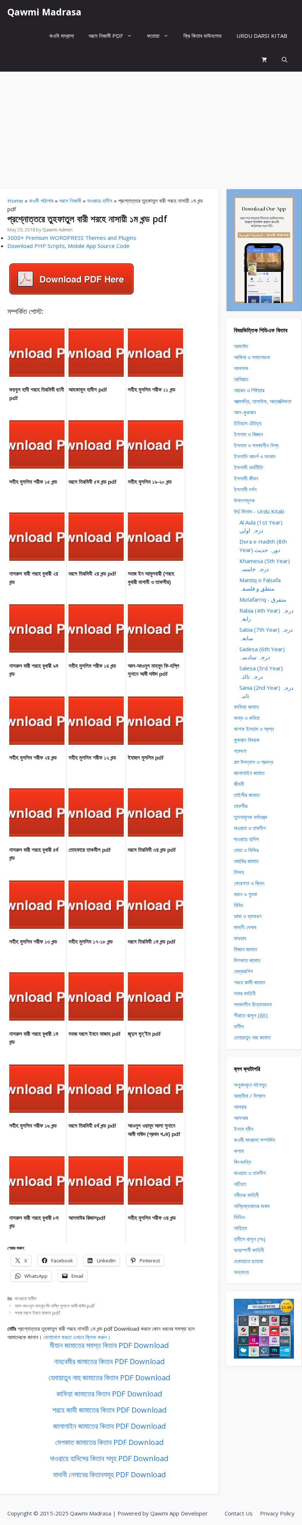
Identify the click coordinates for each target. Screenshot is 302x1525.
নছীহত (240, 1183)
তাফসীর (240, 806)
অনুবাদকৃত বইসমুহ (250, 1084)
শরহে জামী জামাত (249, 982)
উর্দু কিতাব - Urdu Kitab (259, 511)
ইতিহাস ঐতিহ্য (247, 423)
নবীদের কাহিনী (246, 1194)
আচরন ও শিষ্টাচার (249, 390)
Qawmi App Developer (179, 1513)
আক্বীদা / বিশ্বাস (250, 1095)
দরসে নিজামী (70, 200)
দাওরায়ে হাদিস (246, 839)
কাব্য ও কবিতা (247, 717)
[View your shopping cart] (264, 60)
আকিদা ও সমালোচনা (252, 357)
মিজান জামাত (245, 949)
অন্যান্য (241, 1272)
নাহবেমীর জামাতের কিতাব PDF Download (109, 1361)
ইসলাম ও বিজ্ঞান (248, 434)
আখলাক (241, 368)
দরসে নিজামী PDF (106, 35)
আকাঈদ (241, 346)
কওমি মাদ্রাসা (61, 35)
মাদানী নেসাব (245, 927)
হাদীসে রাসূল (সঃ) (250, 1239)
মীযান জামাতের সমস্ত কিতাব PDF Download (109, 1345)
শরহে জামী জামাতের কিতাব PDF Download (109, 1410)
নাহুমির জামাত (246, 861)
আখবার (240, 1106)
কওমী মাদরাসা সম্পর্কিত (254, 1139)
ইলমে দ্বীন (243, 1128)
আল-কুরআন (245, 412)
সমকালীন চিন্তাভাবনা (253, 1004)
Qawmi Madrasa (44, 12)
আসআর (241, 1117)
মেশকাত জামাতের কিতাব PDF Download (109, 1442)
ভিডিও (239, 1217)
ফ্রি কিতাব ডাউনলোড (202, 35)
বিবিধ (238, 905)
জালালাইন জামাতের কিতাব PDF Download (109, 1426)
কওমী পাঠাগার (41, 200)
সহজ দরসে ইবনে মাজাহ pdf (37, 1312)
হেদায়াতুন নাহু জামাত (252, 1037)
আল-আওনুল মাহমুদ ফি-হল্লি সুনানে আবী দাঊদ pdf (55, 1305)
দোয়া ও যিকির (246, 850)
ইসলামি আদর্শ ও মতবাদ (254, 456)
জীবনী (239, 783)
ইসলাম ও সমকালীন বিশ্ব (256, 445)
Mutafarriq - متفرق (262, 599)
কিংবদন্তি (242, 1161)
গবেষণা (240, 750)
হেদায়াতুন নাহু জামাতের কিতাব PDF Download (109, 1377)
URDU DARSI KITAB (261, 35)
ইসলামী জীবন (246, 478)
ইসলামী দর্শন (245, 489)
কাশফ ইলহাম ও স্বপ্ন (254, 728)
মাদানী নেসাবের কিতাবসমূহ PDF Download (109, 1474)
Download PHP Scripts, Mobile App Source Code (68, 245)
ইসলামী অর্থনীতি (248, 467)
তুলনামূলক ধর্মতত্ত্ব (250, 817)
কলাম (239, 1150)
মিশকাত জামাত (247, 960)
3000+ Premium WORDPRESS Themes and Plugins (71, 237)
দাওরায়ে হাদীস (99, 200)
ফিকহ (239, 872)
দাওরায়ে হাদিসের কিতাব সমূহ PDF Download (109, 1458)
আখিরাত (241, 379)
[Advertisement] (151, 126)
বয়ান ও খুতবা (245, 894)
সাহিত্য (240, 1228)
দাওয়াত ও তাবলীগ (250, 828)
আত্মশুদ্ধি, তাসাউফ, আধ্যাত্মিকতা (262, 401)
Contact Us (239, 1513)
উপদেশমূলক (244, 500)
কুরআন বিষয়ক (247, 739)
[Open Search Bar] (284, 60)
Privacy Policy (277, 1513)
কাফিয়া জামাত (246, 706)
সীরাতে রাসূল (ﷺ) (251, 1015)
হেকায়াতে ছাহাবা (248, 1261)
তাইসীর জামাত (247, 794)
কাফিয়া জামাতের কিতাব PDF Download (109, 1394)
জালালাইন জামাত (249, 772)
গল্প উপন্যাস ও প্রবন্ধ (253, 761)
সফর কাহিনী (245, 993)
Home (15, 200)
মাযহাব (240, 938)
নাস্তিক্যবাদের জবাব (252, 1205)
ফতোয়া (153, 35)
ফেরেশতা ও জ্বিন (249, 883)
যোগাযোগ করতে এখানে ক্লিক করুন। (76, 1337)
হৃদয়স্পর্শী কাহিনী (249, 1250)
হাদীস (239, 1026)
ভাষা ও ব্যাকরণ (247, 916)
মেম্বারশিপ (243, 971)
